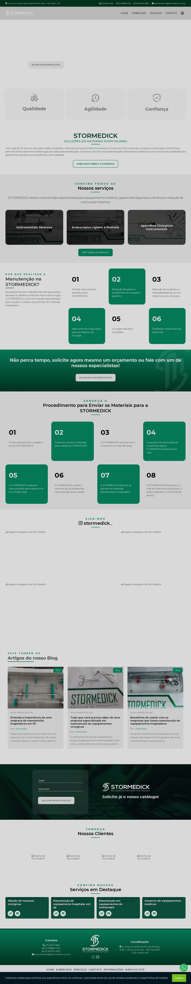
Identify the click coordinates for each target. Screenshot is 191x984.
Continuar (179, 978)
